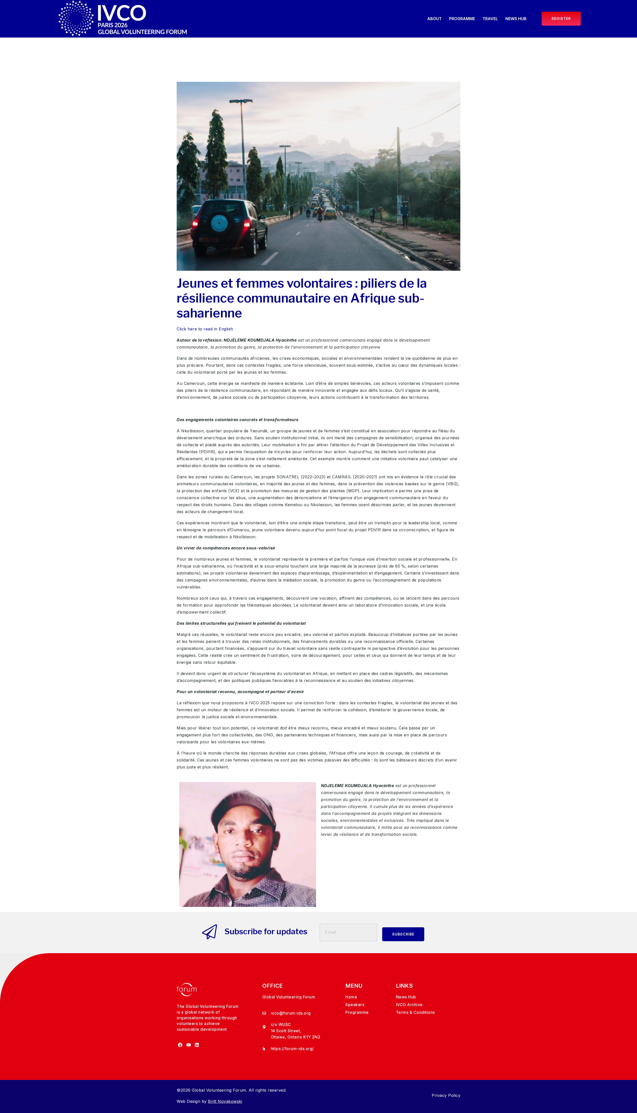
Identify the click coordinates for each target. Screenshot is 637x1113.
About (434, 18)
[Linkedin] (197, 1045)
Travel (490, 18)
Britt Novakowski (225, 1101)
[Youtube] (188, 1045)
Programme (462, 18)
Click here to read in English (205, 328)
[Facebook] (180, 1045)
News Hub (516, 18)
